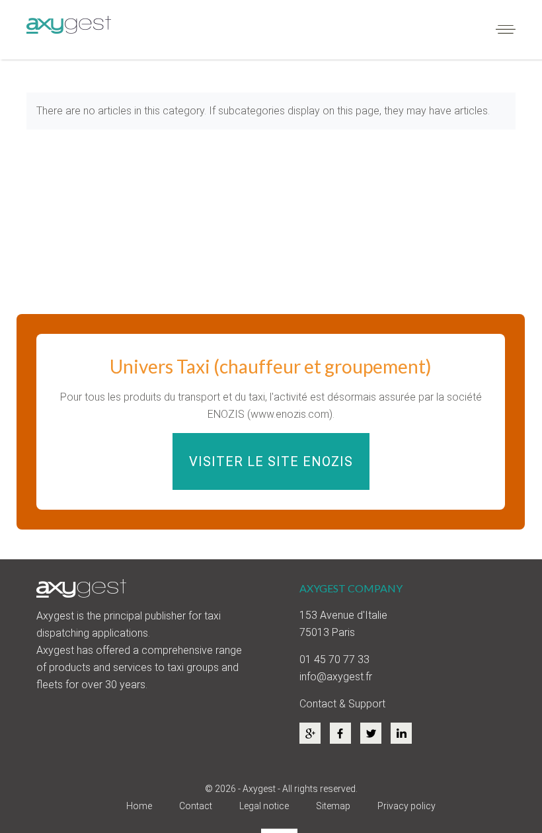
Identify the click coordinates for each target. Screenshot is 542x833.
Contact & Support (342, 703)
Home (139, 806)
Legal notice (264, 806)
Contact (195, 806)
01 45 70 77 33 (334, 659)
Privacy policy (406, 806)
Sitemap (333, 806)
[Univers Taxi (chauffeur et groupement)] (270, 422)
